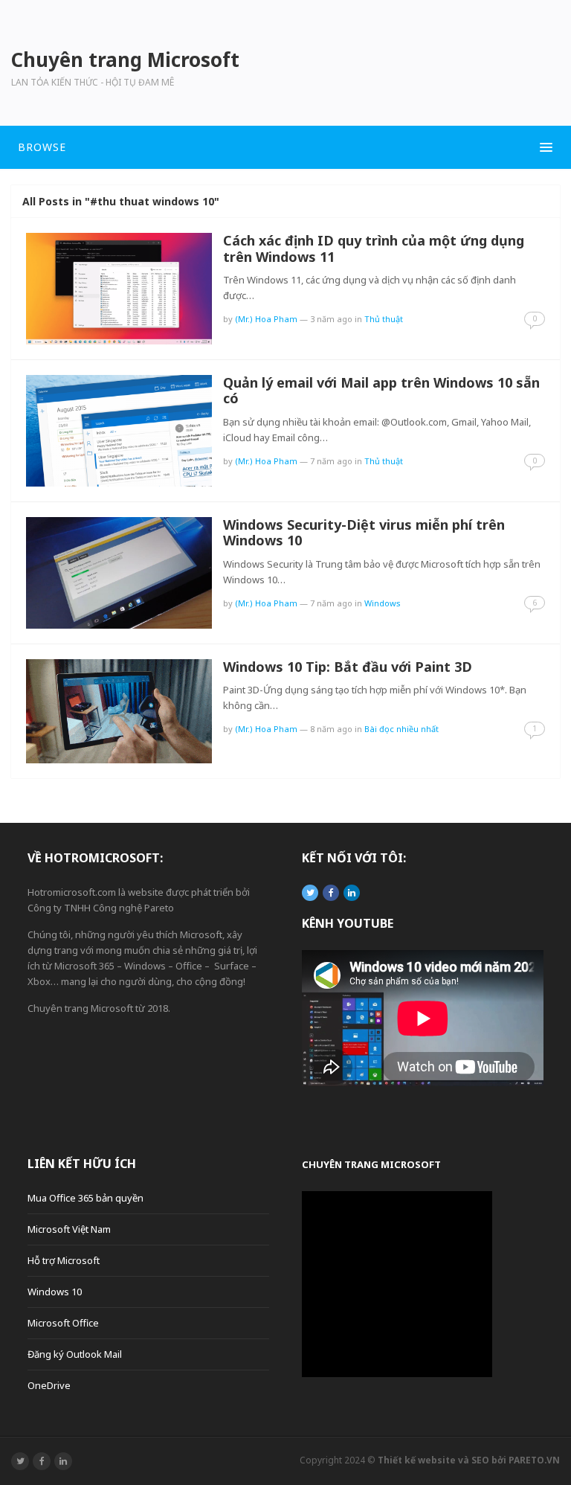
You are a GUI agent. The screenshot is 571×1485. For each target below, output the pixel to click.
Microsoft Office (63, 1323)
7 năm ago (331, 460)
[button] (285, 147)
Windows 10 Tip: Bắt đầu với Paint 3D (347, 667)
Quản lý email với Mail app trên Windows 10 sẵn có (381, 390)
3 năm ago (331, 318)
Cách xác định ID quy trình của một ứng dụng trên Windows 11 (373, 248)
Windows (382, 603)
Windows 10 (55, 1291)
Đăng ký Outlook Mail (75, 1354)
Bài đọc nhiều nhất (401, 728)
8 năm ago (331, 728)
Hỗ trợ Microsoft (64, 1260)
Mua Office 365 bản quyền (85, 1198)
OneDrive (49, 1385)
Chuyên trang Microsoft (371, 1164)
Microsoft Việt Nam (69, 1229)
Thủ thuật (383, 318)
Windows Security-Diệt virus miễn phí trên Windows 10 (364, 533)
